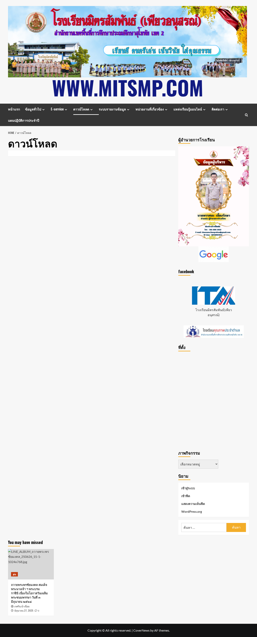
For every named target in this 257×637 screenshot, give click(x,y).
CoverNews (141, 630)
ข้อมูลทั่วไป (33, 109)
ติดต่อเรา (218, 109)
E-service (57, 109)
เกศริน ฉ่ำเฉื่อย (22, 606)
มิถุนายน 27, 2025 (23, 610)
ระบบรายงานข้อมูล (112, 109)
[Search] (246, 114)
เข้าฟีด (185, 496)
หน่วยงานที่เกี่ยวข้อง (150, 109)
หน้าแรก (14, 109)
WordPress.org (191, 511)
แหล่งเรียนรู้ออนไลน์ (187, 109)
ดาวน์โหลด (81, 109)
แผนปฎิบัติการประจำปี (23, 120)
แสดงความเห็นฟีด (193, 504)
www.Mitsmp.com (127, 87)
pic (14, 574)
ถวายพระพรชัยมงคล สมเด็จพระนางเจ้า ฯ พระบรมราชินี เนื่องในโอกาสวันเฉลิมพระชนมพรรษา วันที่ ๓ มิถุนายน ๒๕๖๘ (29, 593)
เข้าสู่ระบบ (188, 488)
